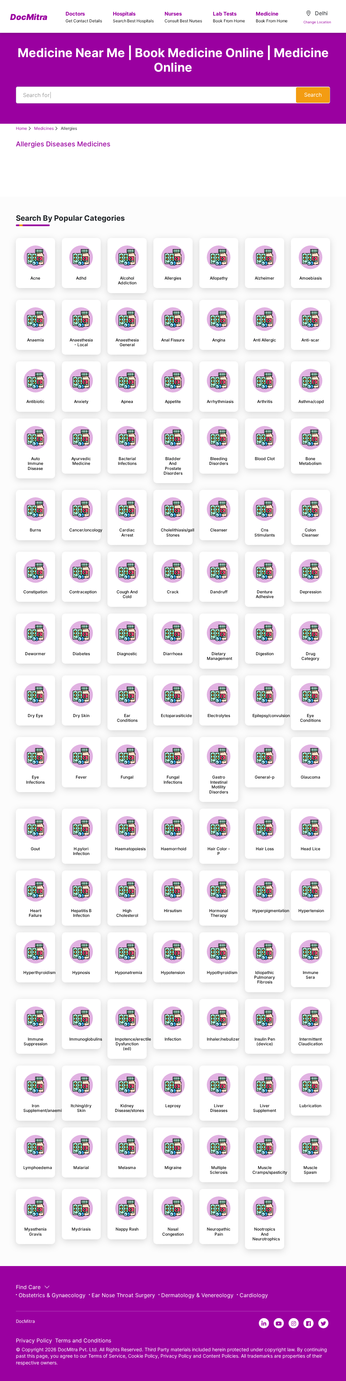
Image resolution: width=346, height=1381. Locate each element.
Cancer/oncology (81, 530)
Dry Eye (35, 715)
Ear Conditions (127, 718)
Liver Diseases (218, 1108)
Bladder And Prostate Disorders (173, 466)
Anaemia (35, 340)
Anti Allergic (264, 340)
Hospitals (133, 17)
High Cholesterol (127, 913)
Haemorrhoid (173, 849)
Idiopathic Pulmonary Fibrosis (264, 977)
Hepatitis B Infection (81, 913)
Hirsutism (173, 910)
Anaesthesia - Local (81, 342)
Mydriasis (81, 1229)
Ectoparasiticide (173, 715)
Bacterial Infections (127, 461)
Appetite (173, 401)
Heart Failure (35, 913)
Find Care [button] (29, 1287)
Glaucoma (310, 777)
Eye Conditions (310, 718)
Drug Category (310, 656)
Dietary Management (219, 656)
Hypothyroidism (219, 972)
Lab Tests (229, 17)
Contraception (81, 592)
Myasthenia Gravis (35, 1231)
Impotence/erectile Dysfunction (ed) (127, 1044)
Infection (173, 1039)
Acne (35, 278)
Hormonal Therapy (218, 913)
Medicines (44, 128)
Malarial (81, 1167)
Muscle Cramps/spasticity (264, 1170)
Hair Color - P (218, 851)
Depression (310, 592)
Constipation (35, 592)
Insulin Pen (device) (264, 1041)
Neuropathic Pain (218, 1231)
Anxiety (81, 401)
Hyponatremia (127, 972)
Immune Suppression (35, 1041)
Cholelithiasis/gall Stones (173, 532)
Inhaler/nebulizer (219, 1039)
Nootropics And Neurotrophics (264, 1234)
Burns (35, 530)
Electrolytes (218, 715)
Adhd (81, 278)
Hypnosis (81, 972)
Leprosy (173, 1105)
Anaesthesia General (127, 342)
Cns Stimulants (264, 532)
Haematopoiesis (127, 849)
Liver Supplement (264, 1108)
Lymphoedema (35, 1167)
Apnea (127, 401)
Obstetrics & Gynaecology (52, 1295)
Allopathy (219, 278)
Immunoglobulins (81, 1039)
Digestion (265, 653)
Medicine (272, 17)
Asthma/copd (310, 401)
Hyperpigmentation (264, 910)
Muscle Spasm (310, 1170)
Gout (35, 849)
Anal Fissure (172, 340)
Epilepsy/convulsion (264, 715)
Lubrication (310, 1105)
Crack (173, 592)
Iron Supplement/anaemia (35, 1108)
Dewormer (35, 653)
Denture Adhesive (265, 594)
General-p (264, 777)
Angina (218, 340)
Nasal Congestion (173, 1231)
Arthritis (264, 401)
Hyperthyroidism (35, 972)
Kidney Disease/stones (127, 1108)
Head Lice (310, 849)
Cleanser (218, 530)
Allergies (173, 278)
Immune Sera (310, 975)
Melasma (127, 1167)
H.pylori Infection (81, 851)
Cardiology (254, 1295)
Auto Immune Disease (35, 463)
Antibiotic (35, 401)
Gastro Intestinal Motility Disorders (218, 784)
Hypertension (310, 910)
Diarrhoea (172, 653)
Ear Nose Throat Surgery (123, 1295)
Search (313, 94)
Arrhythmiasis (219, 401)
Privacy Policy (34, 1340)
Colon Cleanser (310, 532)
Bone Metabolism (310, 461)
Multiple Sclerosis (218, 1170)
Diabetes (81, 653)
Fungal (127, 777)
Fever (81, 777)
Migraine (173, 1167)
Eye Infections (35, 779)
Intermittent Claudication (310, 1041)
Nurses (183, 17)
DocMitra (28, 17)
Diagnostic (127, 653)
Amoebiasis (310, 278)
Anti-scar (310, 340)
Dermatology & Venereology (197, 1295)
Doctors (84, 17)
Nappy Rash (127, 1229)
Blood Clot (265, 458)
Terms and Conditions (83, 1340)
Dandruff (218, 592)
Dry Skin (81, 715)
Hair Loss (265, 849)
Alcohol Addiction (127, 280)
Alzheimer (264, 278)
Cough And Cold (127, 594)
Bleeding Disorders (218, 461)
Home (21, 128)
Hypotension (173, 972)
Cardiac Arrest (127, 532)
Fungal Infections (173, 779)
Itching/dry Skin (81, 1108)
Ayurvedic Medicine (81, 461)
